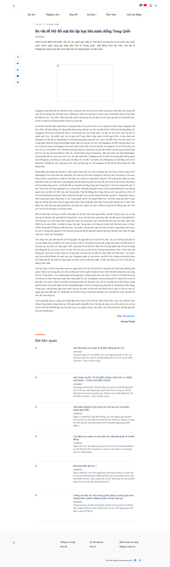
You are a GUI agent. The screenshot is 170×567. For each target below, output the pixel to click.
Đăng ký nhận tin (127, 546)
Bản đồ (74, 14)
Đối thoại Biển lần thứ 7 (85, 466)
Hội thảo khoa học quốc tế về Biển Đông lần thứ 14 (98, 348)
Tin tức (31, 14)
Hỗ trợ (93, 546)
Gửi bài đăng (134, 14)
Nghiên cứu (52, 14)
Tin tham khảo (52, 24)
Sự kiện (91, 14)
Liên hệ (63, 546)
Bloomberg (128, 316)
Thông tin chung (67, 542)
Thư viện (111, 14)
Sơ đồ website (96, 542)
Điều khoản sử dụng (129, 542)
